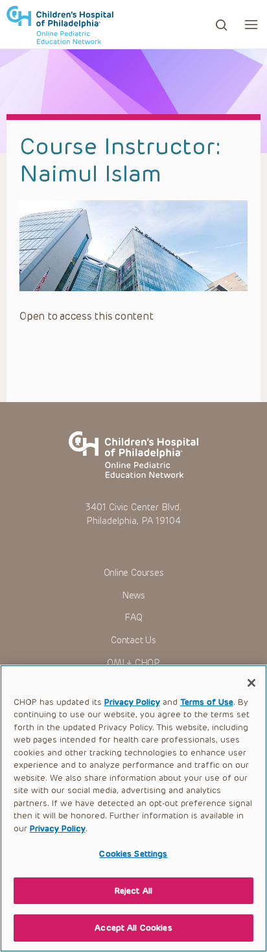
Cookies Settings (133, 854)
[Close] (251, 683)
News (133, 595)
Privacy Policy (132, 702)
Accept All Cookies (133, 928)
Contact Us (133, 640)
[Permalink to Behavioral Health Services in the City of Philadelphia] (133, 245)
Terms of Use (206, 702)
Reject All (133, 891)
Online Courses (134, 572)
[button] (251, 24)
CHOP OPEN (59, 24)
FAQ (133, 617)
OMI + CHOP (133, 663)
